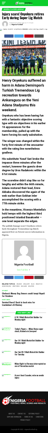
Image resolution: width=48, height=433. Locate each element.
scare (24, 286)
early (19, 284)
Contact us (22, 413)
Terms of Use (28, 417)
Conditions (39, 417)
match (39, 284)
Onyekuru (7, 286)
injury (27, 284)
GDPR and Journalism (14, 417)
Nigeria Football (17, 24)
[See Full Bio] (29, 270)
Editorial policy (34, 413)
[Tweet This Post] (19, 36)
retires (16, 286)
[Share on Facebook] (9, 36)
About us (11, 413)
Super (31, 286)
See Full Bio (22, 270)
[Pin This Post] (29, 36)
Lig (33, 284)
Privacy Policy (25, 420)
